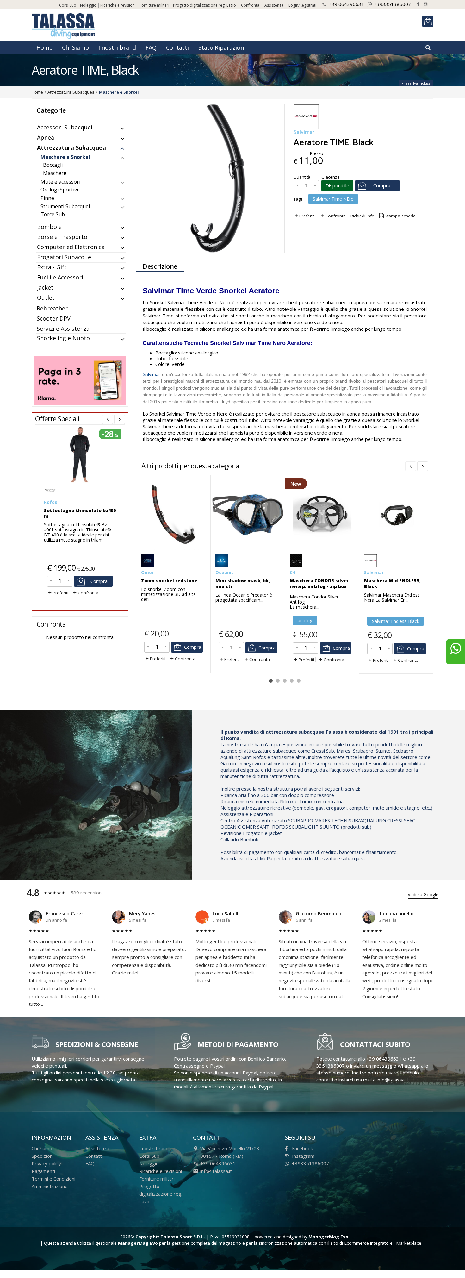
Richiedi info (362, 216)
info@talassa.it (216, 1171)
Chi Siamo (75, 47)
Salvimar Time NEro (333, 199)
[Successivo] (422, 466)
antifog (305, 620)
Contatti (177, 47)
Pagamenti (43, 1171)
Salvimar (152, 374)
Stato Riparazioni (221, 47)
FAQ (151, 47)
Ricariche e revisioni (118, 5)
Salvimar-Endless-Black (395, 621)
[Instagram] (425, 4)
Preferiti (307, 216)
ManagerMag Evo (328, 1237)
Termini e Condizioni (53, 1178)
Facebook (302, 1148)
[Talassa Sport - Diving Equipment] (64, 27)
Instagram (303, 1156)
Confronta (335, 216)
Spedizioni (42, 1156)
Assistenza (273, 5)
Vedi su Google (423, 895)
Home (44, 47)
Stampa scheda (400, 216)
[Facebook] (418, 4)
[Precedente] (107, 419)
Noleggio (88, 5)
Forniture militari (154, 5)
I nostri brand (117, 47)
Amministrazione (50, 1186)
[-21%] (80, 482)
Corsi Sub (67, 5)
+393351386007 (392, 4)
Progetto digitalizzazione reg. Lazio (204, 5)
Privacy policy (46, 1163)
